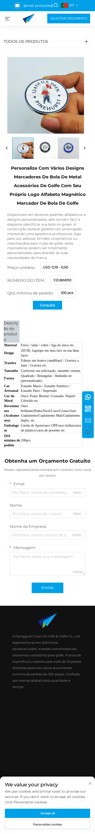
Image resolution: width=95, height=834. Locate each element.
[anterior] (7, 148)
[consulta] (88, 420)
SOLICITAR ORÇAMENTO (68, 18)
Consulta (47, 305)
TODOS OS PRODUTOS (26, 41)
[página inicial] (28, 18)
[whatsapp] (88, 397)
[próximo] (84, 148)
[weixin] (88, 409)
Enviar (47, 587)
